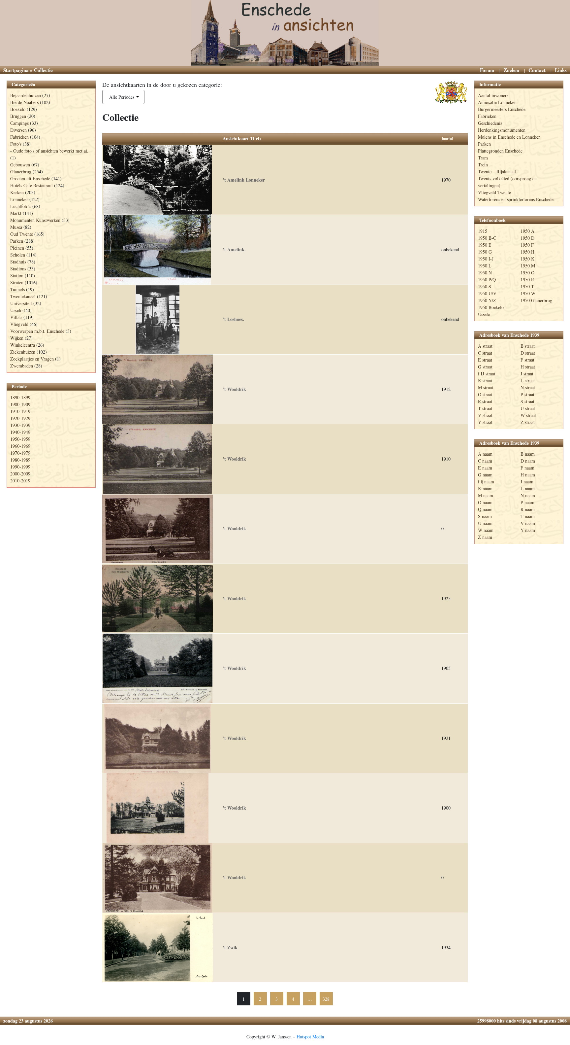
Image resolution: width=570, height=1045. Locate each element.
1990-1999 (20, 467)
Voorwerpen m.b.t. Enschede (37, 331)
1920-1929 (20, 418)
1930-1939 (20, 425)
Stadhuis (18, 262)
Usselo (16, 310)
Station (16, 275)
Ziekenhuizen (22, 352)
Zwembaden (21, 366)
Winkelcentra (22, 345)
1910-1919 (20, 411)
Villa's (16, 317)
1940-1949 (20, 432)
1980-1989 (20, 460)
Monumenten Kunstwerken (35, 220)
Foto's (15, 144)
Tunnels (17, 289)
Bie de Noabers (24, 102)
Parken (16, 241)
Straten (16, 282)
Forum (487, 70)
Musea (16, 227)
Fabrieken (19, 137)
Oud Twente (21, 234)
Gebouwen (20, 164)
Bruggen (18, 116)
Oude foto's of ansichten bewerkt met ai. (50, 151)
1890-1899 (20, 397)
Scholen (17, 255)
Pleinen (17, 248)
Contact (537, 70)
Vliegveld (19, 324)
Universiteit (21, 303)
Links (561, 70)
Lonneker (19, 199)
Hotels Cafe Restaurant (31, 185)
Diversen (18, 130)
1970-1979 (20, 453)
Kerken (17, 192)
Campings (19, 123)
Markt (15, 213)
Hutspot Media (310, 1036)
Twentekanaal (23, 296)
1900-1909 (20, 404)
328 (326, 999)
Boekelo (17, 109)
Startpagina (16, 70)
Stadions (18, 268)
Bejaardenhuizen (25, 95)
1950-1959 (20, 439)
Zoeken (511, 70)
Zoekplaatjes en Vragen (32, 359)
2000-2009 (20, 473)
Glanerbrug (20, 171)
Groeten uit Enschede (30, 178)
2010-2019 (20, 480)
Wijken (16, 338)
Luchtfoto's (20, 206)
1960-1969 (20, 446)
